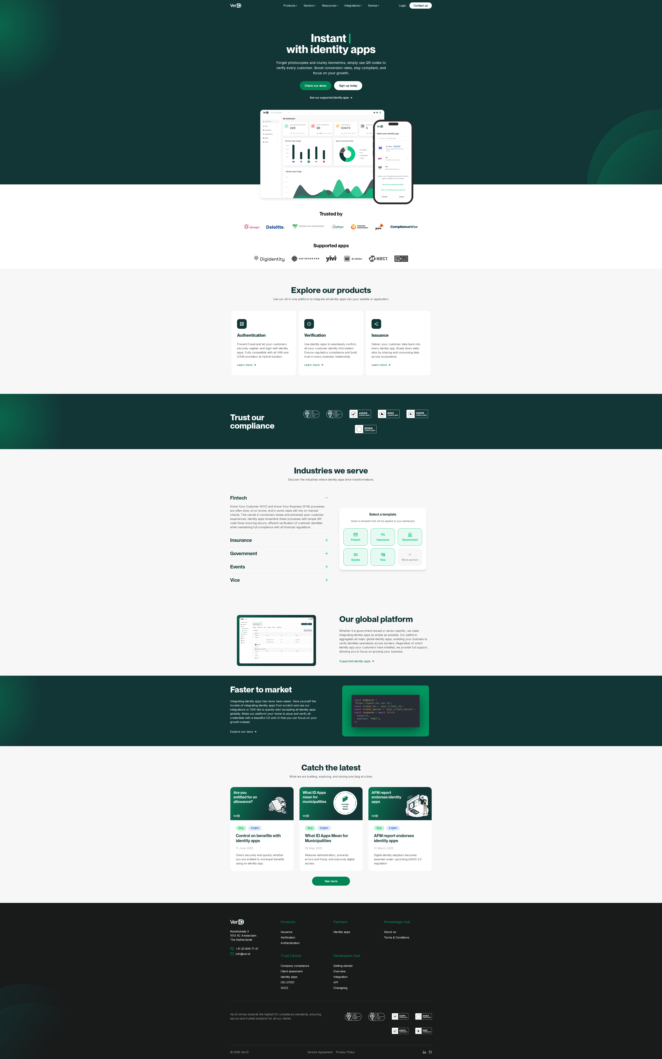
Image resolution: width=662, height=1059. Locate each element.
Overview (339, 971)
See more (331, 881)
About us (390, 932)
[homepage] (235, 5)
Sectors (309, 5)
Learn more (244, 365)
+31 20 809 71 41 (247, 948)
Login (402, 5)
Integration (340, 977)
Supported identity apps (354, 661)
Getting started (342, 965)
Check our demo (316, 85)
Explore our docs (241, 731)
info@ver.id (243, 954)
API (335, 982)
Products (289, 5)
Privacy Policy (345, 1052)
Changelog (340, 988)
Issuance (286, 932)
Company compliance (295, 965)
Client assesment (292, 971)
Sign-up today (348, 85)
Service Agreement (320, 1052)
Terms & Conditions (396, 937)
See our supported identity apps (329, 97)
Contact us (421, 5)
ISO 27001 (287, 982)
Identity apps (341, 932)
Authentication (290, 943)
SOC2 (284, 988)
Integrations (352, 5)
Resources (329, 5)
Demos (372, 5)
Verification (288, 937)
